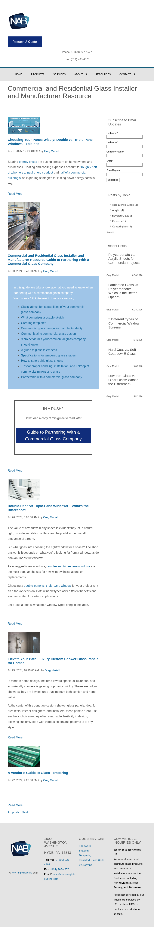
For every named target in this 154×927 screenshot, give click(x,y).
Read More (15, 193)
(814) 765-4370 (60, 869)
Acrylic (118, 210)
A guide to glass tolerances (39, 350)
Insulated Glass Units (91, 859)
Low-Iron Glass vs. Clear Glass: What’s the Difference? (123, 380)
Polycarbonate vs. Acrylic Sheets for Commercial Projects (124, 259)
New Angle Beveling (22, 872)
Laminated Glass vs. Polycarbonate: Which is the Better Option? (123, 291)
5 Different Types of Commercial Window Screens (123, 323)
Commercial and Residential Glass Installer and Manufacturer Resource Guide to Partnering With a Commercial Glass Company (48, 260)
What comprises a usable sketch (42, 317)
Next (25, 812)
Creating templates (33, 323)
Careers (119, 221)
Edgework (85, 845)
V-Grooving (85, 864)
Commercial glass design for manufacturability (51, 328)
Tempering (85, 855)
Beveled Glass (122, 215)
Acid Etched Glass (125, 204)
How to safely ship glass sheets (42, 360)
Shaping (84, 850)
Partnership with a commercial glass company (51, 377)
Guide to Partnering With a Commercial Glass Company (53, 435)
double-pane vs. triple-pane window (47, 585)
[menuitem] (20, 74)
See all (110, 232)
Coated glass (122, 226)
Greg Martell (51, 150)
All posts (13, 812)
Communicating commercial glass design (48, 333)
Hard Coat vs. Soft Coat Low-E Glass (122, 352)
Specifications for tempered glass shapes (48, 355)
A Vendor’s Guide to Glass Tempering (38, 773)
